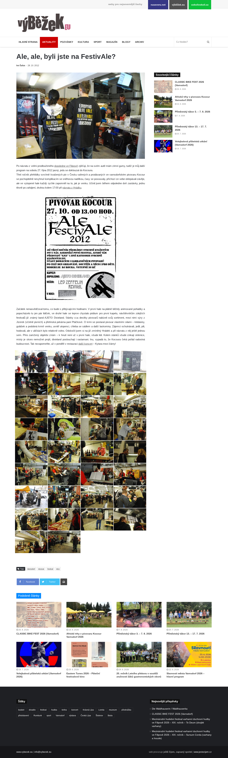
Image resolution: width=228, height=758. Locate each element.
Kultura (83, 42)
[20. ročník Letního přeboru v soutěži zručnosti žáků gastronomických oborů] (139, 654)
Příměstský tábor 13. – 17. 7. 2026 (185, 633)
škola (110, 715)
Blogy (126, 42)
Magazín (111, 42)
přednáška (126, 710)
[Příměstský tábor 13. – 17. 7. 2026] (163, 131)
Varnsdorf (31, 569)
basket (21, 710)
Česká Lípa (86, 715)
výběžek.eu (178, 4)
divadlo (32, 710)
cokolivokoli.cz (199, 4)
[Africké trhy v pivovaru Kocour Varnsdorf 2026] (163, 101)
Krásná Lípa (88, 710)
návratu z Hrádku (71, 187)
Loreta (101, 710)
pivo (58, 569)
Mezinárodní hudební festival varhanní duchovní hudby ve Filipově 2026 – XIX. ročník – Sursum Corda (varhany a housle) (181, 735)
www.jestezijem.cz (203, 752)
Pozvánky (66, 42)
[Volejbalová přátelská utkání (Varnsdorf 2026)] (163, 146)
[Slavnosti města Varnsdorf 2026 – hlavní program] (189, 654)
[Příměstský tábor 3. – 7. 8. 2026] (163, 116)
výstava (72, 715)
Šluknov (99, 715)
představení (23, 715)
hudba (54, 710)
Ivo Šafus (20, 65)
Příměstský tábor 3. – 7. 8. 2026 (192, 111)
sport (49, 715)
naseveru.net (158, 4)
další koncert (85, 343)
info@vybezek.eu (42, 752)
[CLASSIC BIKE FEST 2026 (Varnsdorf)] (163, 86)
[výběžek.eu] (45, 23)
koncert (74, 710)
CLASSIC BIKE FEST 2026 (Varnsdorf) (37, 633)
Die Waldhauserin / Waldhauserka (169, 709)
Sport (98, 42)
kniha (64, 710)
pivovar (41, 569)
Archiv (139, 42)
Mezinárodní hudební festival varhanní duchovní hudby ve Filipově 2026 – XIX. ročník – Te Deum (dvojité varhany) (181, 722)
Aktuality (49, 42)
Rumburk (38, 715)
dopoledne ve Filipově (66, 165)
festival (50, 569)
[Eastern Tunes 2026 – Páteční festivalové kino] (88, 654)
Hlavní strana (28, 42)
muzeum (113, 710)
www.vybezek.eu (24, 752)
